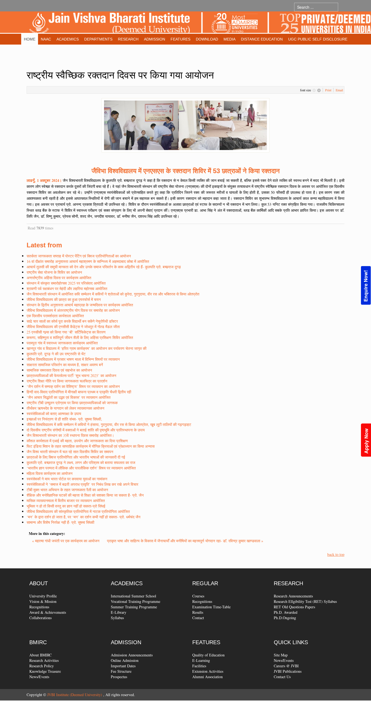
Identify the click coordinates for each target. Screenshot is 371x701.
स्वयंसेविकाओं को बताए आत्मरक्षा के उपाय (54, 413)
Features (180, 39)
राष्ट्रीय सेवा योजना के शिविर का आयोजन (54, 272)
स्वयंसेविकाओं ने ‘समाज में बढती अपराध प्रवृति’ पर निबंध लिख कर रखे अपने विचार (82, 484)
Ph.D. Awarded (285, 612)
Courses (198, 596)
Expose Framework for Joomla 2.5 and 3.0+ (200, 23)
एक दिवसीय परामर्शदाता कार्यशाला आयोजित (55, 315)
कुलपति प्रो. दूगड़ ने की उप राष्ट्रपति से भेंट (56, 353)
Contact (198, 617)
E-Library (118, 612)
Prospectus (119, 676)
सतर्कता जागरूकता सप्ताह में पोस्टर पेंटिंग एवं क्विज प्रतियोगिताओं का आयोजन (79, 255)
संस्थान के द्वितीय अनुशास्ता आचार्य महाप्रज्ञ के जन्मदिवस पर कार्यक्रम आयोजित (80, 304)
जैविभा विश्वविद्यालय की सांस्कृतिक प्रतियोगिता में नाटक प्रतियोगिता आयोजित (78, 511)
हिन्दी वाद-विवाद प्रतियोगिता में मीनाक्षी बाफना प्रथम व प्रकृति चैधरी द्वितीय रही (79, 391)
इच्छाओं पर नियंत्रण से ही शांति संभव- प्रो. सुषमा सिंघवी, (64, 419)
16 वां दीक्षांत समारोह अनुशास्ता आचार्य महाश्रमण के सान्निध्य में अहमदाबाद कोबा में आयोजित (88, 261)
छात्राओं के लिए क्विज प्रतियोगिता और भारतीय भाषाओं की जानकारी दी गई (76, 457)
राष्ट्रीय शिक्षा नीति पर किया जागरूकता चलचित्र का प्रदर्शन (67, 381)
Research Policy (41, 665)
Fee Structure (121, 671)
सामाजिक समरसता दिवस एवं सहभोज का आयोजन (59, 370)
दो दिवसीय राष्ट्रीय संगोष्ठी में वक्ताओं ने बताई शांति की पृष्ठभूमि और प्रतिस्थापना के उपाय (86, 429)
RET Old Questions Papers (294, 606)
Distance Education (262, 39)
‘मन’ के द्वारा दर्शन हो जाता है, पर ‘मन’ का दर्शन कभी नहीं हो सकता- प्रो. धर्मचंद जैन (83, 516)
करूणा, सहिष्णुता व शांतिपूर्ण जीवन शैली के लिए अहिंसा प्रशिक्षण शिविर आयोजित (80, 337)
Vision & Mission (42, 601)
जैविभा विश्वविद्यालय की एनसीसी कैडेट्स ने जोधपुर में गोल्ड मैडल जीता (73, 326)
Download (207, 39)
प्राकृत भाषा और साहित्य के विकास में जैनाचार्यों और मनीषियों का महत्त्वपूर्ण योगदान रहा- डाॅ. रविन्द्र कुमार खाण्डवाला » (185, 540)
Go (343, 7)
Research (128, 39)
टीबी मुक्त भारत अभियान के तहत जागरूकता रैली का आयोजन (67, 489)
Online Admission (125, 660)
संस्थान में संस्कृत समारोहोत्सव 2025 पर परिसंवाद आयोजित (66, 283)
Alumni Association (207, 676)
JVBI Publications (287, 671)
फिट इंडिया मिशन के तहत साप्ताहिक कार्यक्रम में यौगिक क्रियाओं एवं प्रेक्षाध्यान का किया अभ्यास (91, 446)
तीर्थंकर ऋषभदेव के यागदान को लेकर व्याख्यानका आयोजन (65, 408)
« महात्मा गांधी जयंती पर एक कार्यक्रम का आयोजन (66, 540)
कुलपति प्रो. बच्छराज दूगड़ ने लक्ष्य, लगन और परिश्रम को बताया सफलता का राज (81, 462)
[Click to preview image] (185, 124)
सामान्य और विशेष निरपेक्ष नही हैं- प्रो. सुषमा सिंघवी (60, 522)
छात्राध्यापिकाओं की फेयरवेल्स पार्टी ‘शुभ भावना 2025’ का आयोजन (71, 375)
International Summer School (133, 596)
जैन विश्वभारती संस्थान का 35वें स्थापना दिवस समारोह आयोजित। (70, 435)
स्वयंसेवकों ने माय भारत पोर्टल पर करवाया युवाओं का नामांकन (67, 478)
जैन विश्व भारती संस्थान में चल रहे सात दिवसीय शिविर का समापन (70, 451)
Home (29, 39)
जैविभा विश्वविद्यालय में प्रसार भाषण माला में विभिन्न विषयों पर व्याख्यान (73, 359)
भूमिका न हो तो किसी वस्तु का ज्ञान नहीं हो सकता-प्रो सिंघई (66, 506)
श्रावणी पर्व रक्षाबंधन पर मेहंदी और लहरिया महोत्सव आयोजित (67, 288)
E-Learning (201, 660)
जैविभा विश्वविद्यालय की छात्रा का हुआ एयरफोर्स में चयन (64, 299)
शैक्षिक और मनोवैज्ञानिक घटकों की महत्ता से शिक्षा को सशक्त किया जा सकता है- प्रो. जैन (85, 495)
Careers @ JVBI (286, 665)
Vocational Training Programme (135, 601)
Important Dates (123, 665)
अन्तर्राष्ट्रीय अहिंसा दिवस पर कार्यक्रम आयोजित (59, 277)
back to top (335, 554)
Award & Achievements (47, 612)
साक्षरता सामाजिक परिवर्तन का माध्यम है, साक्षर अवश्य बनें (65, 364)
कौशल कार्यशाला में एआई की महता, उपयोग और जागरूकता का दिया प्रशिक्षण (77, 440)
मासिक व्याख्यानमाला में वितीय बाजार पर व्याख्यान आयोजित (66, 500)
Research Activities (44, 660)
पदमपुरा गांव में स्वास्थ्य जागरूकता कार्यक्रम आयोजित (62, 342)
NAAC (46, 39)
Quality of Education (208, 655)
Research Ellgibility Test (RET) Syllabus (305, 601)
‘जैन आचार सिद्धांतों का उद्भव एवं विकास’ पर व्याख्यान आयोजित (69, 397)
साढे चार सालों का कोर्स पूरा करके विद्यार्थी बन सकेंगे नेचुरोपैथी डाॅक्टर (72, 321)
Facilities (199, 665)
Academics (67, 39)
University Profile (43, 596)
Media (229, 39)
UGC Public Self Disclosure (317, 39)
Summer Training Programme (134, 606)
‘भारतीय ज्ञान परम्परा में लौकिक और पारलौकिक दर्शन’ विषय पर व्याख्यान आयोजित (81, 468)
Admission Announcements (132, 655)
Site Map (281, 655)
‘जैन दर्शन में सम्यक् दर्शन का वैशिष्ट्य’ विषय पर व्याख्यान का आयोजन (73, 386)
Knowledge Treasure (45, 671)
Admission (154, 39)
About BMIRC (40, 655)
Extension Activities (207, 671)
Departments (98, 39)
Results (197, 612)
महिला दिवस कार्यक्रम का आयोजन (50, 473)
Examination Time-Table (211, 606)
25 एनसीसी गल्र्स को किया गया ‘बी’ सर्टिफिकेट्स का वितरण (66, 332)
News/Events (39, 676)
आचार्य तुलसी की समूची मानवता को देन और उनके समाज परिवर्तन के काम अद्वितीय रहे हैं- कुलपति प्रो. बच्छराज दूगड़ (104, 266)
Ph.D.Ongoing (285, 617)
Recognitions (39, 606)
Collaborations (40, 617)
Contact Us (282, 676)
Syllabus (117, 617)
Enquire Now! (365, 286)
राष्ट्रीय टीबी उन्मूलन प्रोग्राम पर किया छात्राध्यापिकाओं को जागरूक (72, 402)
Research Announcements (293, 596)
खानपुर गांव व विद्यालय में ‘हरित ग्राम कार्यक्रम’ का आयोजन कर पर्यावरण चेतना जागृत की (86, 348)
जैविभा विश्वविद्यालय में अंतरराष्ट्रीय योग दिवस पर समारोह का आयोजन (73, 310)
